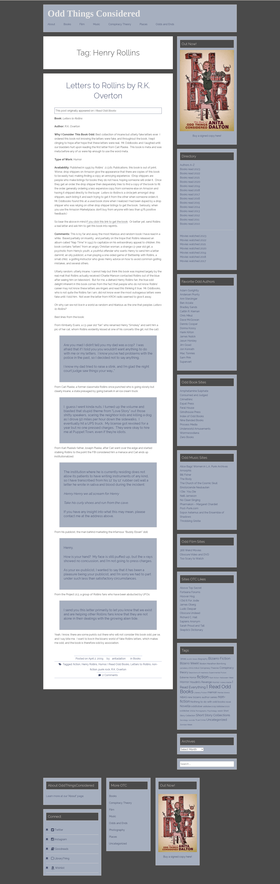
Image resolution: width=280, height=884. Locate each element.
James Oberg (188, 604)
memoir (212, 692)
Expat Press (187, 403)
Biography (203, 659)
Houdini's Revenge (201, 682)
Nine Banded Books (192, 420)
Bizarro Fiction (219, 658)
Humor (102, 664)
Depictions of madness (198, 672)
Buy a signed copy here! (206, 135)
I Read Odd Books (118, 664)
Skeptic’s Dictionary (191, 629)
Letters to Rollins (140, 664)
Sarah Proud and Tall (192, 625)
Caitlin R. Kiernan (190, 311)
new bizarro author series (202, 697)
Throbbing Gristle (190, 520)
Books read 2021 (190, 177)
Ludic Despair (188, 608)
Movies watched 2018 (193, 256)
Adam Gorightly (189, 290)
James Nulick (188, 336)
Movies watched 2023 (193, 235)
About (51, 24)
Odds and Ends (165, 24)
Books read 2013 (190, 211)
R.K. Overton (118, 669)
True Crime (200, 720)
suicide (192, 720)
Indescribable (226, 682)
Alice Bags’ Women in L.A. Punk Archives (204, 466)
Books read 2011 (189, 219)
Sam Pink (185, 357)
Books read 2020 (190, 181)
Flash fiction (214, 678)
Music (96, 24)
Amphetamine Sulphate (194, 390)
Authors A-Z (187, 164)
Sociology (184, 720)
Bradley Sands (188, 307)
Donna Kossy (188, 328)
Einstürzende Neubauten (194, 487)
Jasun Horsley (188, 340)
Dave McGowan (189, 319)
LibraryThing (61, 858)
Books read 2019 (190, 186)
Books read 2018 (190, 190)
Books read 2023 (190, 169)
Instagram (60, 839)
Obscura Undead (190, 613)
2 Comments (110, 675)
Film (82, 24)
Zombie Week (186, 725)
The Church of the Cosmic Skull (198, 483)
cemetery (184, 668)
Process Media (188, 424)
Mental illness (223, 692)
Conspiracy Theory (119, 24)
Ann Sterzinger (188, 298)
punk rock (104, 669)
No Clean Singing (190, 500)
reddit (220, 711)
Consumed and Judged (194, 395)
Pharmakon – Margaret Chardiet (199, 504)
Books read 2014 (190, 206)
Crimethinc (186, 399)
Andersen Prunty (190, 294)
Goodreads (61, 848)
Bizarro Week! (189, 663)
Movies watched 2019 (193, 252)
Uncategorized (216, 719)
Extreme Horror (188, 677)
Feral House (187, 407)
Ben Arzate (186, 302)
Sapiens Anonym (190, 621)
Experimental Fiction (217, 673)
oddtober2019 (209, 706)
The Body (186, 479)
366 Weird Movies (190, 550)
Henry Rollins (89, 664)
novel (228, 702)
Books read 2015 (190, 202)
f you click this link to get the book (107, 221)
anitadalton (119, 658)
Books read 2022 (190, 173)
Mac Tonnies (187, 353)
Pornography (201, 711)
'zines (183, 658)
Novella (185, 706)
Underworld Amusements (195, 428)
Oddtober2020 (223, 706)
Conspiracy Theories (209, 668)
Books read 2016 (190, 198)
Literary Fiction (200, 692)
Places (143, 24)
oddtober (196, 706)
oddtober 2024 (187, 710)
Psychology (212, 711)
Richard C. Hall (188, 617)
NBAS (183, 697)
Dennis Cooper (189, 324)
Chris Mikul (186, 315)
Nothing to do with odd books (208, 701)
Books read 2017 (190, 194)
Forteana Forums (190, 592)
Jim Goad (185, 344)
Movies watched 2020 (193, 248)
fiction (76, 664)
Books (67, 24)
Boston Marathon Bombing (213, 663)
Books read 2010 (190, 223)
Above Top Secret (191, 587)
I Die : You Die (188, 491)
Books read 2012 (190, 215)
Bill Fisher (185, 474)
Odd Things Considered (94, 13)
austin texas (192, 659)
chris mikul (193, 668)
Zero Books (187, 437)
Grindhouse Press (190, 412)
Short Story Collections (213, 715)
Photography (117, 829)
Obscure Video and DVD (195, 554)
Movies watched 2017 (193, 261)
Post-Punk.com (189, 508)
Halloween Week (226, 678)
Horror (184, 682)
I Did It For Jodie (189, 600)
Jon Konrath (187, 349)
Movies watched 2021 (193, 244)
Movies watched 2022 (193, 240)
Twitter (58, 829)
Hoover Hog (187, 596)
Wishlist (59, 867)
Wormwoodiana (189, 432)
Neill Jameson (188, 495)
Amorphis (185, 470)
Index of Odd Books (192, 416)
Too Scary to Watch (192, 558)
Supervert (186, 361)
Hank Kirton (187, 332)
